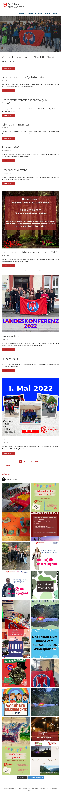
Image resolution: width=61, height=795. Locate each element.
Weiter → (38, 462)
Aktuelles (22, 13)
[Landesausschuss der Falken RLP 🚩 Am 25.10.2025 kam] (45, 673)
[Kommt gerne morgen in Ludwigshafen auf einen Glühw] (16, 673)
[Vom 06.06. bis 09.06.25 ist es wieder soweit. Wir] (16, 760)
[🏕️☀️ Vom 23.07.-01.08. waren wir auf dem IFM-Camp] (45, 702)
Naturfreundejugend (32, 270)
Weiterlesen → (8, 68)
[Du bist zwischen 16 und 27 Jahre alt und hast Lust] (45, 526)
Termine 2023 (10, 359)
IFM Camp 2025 (11, 147)
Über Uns (30, 13)
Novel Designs (44, 788)
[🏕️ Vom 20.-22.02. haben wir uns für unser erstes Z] (16, 556)
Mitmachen (39, 13)
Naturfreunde (21, 270)
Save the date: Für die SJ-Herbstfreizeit (24, 77)
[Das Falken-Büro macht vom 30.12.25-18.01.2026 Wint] (45, 643)
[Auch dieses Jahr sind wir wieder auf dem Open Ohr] (45, 497)
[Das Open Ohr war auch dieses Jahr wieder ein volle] (16, 731)
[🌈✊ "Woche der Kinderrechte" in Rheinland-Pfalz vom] (16, 702)
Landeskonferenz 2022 (15, 336)
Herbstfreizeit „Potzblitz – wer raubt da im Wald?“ (30, 252)
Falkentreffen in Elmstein (16, 124)
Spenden (47, 13)
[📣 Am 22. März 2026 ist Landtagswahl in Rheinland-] (16, 585)
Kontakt (55, 13)
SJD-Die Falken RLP (45, 270)
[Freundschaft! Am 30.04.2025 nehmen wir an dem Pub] (45, 731)
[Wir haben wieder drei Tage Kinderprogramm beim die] (16, 497)
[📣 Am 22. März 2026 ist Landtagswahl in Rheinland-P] (45, 556)
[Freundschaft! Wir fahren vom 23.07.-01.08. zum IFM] (45, 760)
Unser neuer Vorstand (14, 170)
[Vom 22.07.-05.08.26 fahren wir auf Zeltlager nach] (16, 643)
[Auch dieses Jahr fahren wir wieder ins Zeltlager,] (45, 614)
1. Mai (5, 439)
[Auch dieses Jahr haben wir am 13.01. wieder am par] (16, 614)
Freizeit (13, 270)
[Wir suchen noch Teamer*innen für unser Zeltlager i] (45, 585)
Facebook (6, 465)
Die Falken (13, 4)
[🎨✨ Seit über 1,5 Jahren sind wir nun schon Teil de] (16, 526)
